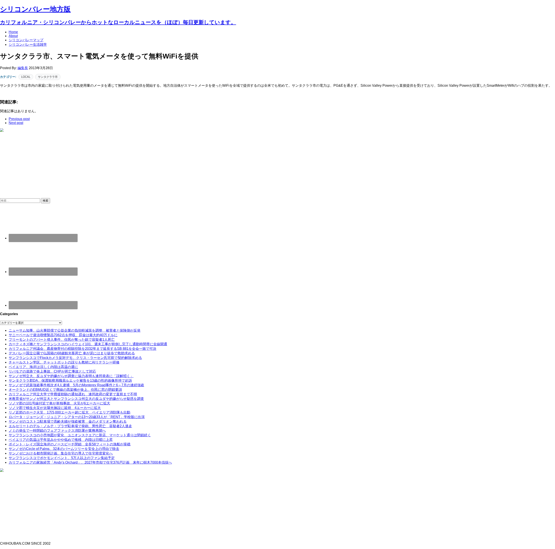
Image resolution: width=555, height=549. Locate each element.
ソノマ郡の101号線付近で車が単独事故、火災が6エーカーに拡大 (59, 403)
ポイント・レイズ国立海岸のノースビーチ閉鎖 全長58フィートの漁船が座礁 (70, 444)
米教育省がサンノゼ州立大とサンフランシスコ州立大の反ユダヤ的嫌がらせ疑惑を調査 (76, 399)
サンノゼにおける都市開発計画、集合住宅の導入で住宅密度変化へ (61, 453)
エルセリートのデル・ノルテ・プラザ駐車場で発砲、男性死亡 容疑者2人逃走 (70, 426)
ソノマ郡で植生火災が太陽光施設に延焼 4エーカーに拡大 (55, 408)
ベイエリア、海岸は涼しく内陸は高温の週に (43, 367)
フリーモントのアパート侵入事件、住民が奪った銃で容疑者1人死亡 (62, 339)
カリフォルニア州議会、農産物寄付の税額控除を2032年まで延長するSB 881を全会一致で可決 (82, 348)
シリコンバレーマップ (26, 40)
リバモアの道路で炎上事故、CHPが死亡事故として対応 (52, 371)
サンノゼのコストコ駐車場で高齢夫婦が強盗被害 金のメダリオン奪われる (68, 421)
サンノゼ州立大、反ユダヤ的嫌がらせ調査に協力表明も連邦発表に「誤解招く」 (71, 376)
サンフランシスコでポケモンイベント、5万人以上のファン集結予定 (62, 458)
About (13, 36)
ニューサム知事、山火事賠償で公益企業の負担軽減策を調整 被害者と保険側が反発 (74, 330)
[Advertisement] (36, 167)
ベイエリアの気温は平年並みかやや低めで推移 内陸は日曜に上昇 (61, 439)
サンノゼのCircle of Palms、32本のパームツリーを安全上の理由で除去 (64, 449)
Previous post (19, 119)
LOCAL (25, 76)
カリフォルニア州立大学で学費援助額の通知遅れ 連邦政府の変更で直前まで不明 (73, 394)
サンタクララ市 (48, 76)
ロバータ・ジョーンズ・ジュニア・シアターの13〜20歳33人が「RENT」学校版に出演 (77, 417)
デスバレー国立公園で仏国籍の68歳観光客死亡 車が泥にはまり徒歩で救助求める (72, 353)
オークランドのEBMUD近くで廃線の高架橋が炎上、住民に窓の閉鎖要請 (65, 389)
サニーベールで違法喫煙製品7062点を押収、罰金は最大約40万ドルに (63, 335)
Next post (16, 123)
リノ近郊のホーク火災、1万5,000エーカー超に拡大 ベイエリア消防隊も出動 (69, 412)
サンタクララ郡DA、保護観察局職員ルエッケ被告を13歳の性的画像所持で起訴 (70, 380)
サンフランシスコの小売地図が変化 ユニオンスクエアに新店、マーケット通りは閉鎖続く (80, 435)
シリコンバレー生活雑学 (28, 44)
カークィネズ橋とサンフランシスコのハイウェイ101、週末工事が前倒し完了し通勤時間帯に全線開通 (88, 344)
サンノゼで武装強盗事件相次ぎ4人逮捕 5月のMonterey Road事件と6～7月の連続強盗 (76, 385)
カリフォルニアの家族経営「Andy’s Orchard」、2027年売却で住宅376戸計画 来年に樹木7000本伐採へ (90, 462)
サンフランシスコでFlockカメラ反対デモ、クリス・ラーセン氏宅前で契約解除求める (75, 358)
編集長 (23, 68)
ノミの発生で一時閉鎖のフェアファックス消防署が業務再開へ (57, 430)
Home (13, 32)
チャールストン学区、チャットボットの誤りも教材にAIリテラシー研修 (64, 362)
